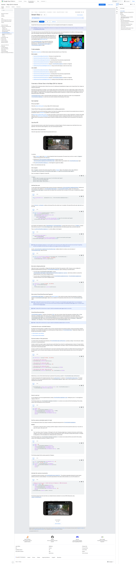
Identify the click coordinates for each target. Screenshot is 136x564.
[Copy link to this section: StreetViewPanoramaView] (45, 312)
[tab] (33, 194)
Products (20, 1)
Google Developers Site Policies (39, 529)
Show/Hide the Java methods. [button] (37, 333)
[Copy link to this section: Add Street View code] (41, 185)
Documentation (31, 1)
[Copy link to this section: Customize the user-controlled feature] (52, 326)
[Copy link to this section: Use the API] (39, 122)
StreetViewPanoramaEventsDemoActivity (41, 58)
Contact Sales (84, 549)
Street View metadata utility (43, 115)
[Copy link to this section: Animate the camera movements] (49, 473)
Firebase (38, 557)
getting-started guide (39, 105)
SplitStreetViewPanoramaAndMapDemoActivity (42, 65)
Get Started (102, 4)
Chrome (33, 557)
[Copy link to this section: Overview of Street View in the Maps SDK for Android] (63, 83)
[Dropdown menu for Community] (46, 1)
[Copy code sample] (83, 176)
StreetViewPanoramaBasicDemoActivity (41, 56)
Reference (8, 6)
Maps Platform (11, 1)
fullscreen (132, 4)
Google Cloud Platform (46, 557)
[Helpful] (82, 12)
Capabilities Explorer (19, 549)
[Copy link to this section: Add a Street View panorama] (47, 129)
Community (43, 1)
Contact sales (110, 4)
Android (3, 4)
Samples (13, 6)
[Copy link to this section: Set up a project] (40, 103)
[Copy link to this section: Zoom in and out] (40, 395)
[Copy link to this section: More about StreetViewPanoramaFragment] (54, 294)
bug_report (131, 4)
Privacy (20, 561)
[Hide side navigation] (13, 562)
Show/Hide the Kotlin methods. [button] (37, 335)
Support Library (42, 304)
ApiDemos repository (37, 51)
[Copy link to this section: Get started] (39, 101)
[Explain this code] (80, 176)
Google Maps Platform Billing (39, 29)
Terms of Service (85, 553)
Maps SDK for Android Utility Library (39, 114)
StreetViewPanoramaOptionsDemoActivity (41, 61)
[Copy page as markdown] (45, 15)
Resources (18, 6)
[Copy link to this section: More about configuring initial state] (46, 266)
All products (59, 557)
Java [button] (37, 194)
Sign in (133, 1)
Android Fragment (55, 296)
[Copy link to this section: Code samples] (41, 49)
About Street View (44, 39)
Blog (38, 1)
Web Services (51, 553)
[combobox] (117, 1)
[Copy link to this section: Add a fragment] (38, 168)
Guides (2, 6)
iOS (47, 21)
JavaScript (54, 21)
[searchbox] (7, 10)
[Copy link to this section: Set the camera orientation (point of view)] (53, 420)
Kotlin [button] (33, 194)
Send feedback (80, 14)
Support (83, 551)
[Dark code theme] (81, 176)
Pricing (25, 1)
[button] (7, 26)
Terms (17, 561)
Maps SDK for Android (12, 4)
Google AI (53, 557)
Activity (45, 156)
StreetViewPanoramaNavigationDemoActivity (42, 60)
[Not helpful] (83, 12)
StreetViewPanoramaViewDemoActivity (41, 63)
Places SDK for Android (19, 551)
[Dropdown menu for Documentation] (35, 1)
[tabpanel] (57, 199)
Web (49, 551)
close (134, 4)
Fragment (37, 156)
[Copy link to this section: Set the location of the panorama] (49, 338)
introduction (42, 112)
